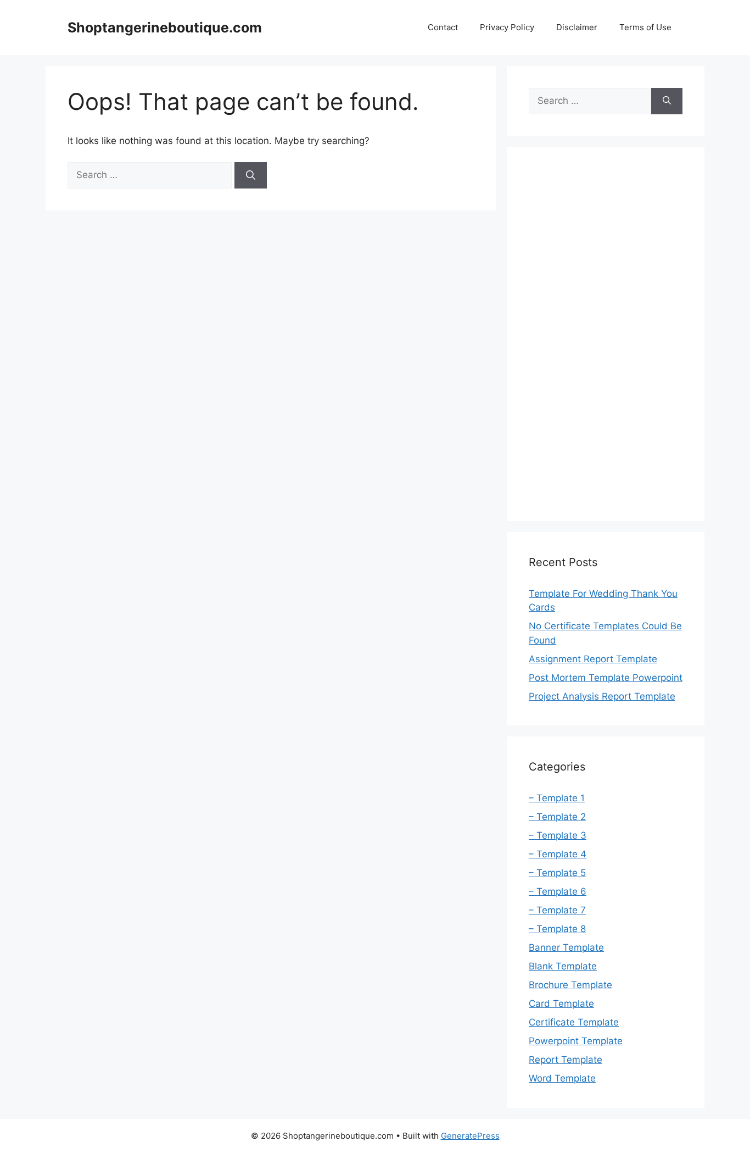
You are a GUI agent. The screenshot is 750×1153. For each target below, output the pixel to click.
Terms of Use (645, 27)
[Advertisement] (605, 334)
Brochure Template (570, 984)
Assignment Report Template (593, 658)
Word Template (562, 1078)
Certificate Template (574, 1022)
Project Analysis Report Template (602, 696)
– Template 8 (557, 928)
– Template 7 (557, 910)
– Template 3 (557, 835)
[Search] (250, 175)
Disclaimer (576, 27)
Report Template (565, 1059)
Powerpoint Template (576, 1040)
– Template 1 (557, 797)
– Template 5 (557, 872)
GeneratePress (470, 1135)
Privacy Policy (507, 27)
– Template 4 (557, 854)
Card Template (561, 1003)
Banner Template (566, 947)
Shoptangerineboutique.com (165, 27)
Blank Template (563, 966)
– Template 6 (557, 891)
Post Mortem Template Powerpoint (605, 677)
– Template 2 (557, 816)
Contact (443, 27)
